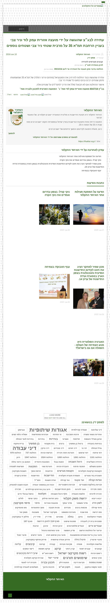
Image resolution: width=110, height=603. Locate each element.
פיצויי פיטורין (96, 539)
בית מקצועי (49, 443)
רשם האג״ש (47, 553)
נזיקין (80, 517)
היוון (18, 457)
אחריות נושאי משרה (93, 434)
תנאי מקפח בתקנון (93, 567)
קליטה (18, 544)
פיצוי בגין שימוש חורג (55, 535)
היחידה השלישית (94, 462)
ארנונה (76, 439)
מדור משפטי (82, 503)
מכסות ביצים (81, 507)
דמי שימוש (83, 453)
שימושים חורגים (75, 558)
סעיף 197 (28, 521)
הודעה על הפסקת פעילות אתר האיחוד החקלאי (80, 156)
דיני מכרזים (59, 448)
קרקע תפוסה (44, 549)
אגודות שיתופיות (48, 430)
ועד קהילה (65, 480)
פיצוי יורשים (36, 535)
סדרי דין (37, 517)
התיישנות (35, 475)
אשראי (65, 439)
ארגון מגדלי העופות (93, 439)
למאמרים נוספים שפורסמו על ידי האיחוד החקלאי (55, 137)
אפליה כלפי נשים (19, 434)
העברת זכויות (63, 466)
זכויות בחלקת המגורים (90, 485)
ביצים (61, 443)
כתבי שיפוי (33, 498)
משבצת (35, 512)
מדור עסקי (67, 503)
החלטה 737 (30, 453)
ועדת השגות (50, 480)
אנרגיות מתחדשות (40, 434)
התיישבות (49, 475)
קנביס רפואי (84, 549)
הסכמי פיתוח (79, 466)
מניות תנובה (54, 507)
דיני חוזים (72, 448)
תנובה (77, 567)
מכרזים (67, 507)
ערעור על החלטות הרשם (90, 530)
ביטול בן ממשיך (76, 443)
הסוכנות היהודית (42, 462)
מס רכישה (97, 512)
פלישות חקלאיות (94, 544)
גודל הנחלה (96, 448)
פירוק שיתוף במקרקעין (36, 539)
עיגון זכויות (57, 526)
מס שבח (84, 512)
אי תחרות (57, 434)
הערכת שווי (47, 466)
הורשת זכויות (46, 453)
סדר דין (48, 517)
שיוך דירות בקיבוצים (27, 553)
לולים (20, 498)
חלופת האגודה (78, 494)
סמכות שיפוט (70, 521)
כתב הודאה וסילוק (50, 498)
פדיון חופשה (69, 530)
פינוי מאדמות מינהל (50, 530)
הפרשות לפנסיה (16, 466)
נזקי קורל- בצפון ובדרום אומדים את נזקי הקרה (80, 160)
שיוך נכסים (97, 558)
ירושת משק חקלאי (75, 498)
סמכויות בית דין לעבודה (91, 521)
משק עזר (23, 512)
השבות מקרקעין (19, 471)
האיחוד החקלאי (83, 54)
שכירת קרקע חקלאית (33, 558)
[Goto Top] (10, 595)
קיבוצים (30, 544)
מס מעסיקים (21, 507)
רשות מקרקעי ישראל (72, 553)
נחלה (70, 516)
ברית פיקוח (19, 443)
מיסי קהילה (97, 507)
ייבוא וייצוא (97, 498)
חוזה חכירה (96, 489)
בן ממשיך (34, 443)
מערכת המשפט (69, 512)
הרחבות (49, 471)
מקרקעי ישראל (50, 512)
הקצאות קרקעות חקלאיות (90, 471)
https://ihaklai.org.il (86, 141)
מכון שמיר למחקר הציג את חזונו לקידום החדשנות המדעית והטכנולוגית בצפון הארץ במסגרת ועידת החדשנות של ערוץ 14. (88, 273)
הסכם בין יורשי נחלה (20, 462)
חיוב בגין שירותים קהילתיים (38, 489)
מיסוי (37, 503)
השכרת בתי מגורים (93, 475)
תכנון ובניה (48, 562)
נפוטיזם (59, 517)
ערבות (36, 526)
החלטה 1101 (96, 457)
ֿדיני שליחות (96, 430)
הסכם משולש (96, 466)
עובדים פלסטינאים (75, 526)
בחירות (41, 439)
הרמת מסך (36, 471)
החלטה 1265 (63, 457)
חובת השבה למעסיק (19, 485)
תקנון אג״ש (64, 567)
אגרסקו (21, 430)
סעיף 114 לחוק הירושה (48, 521)
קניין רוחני (70, 549)
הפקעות (33, 466)
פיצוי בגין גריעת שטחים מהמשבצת (86, 535)
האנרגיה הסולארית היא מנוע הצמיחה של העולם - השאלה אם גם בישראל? (89, 344)
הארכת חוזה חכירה (65, 453)
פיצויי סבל (21, 535)
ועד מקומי (79, 480)
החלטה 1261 (79, 457)
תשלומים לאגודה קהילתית (26, 567)
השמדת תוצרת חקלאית (69, 475)
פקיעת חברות (66, 544)
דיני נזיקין (45, 448)
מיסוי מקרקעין (22, 503)
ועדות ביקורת (20, 475)
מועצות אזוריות (51, 503)
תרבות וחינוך (48, 567)
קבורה (52, 544)
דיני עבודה (24, 448)
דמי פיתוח (97, 453)
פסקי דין (91, 58)
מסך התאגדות (37, 507)
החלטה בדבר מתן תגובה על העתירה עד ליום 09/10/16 (78, 69)
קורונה (42, 544)
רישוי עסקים (28, 549)
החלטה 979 (15, 453)
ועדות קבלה (95, 480)
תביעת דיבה (79, 562)
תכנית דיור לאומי (28, 562)
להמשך (11, 133)
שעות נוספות (95, 562)
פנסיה (79, 544)
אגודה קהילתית (79, 430)
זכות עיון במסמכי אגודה (43, 485)
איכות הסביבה (72, 434)
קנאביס (98, 549)
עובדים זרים (95, 525)
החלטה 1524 (47, 457)
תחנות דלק (64, 562)
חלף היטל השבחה (59, 494)
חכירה (18, 489)
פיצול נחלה (80, 539)
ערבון (45, 526)
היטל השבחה (75, 462)
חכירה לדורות (96, 494)
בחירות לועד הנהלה (25, 439)
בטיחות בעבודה (95, 443)
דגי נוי (84, 448)
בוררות (53, 438)
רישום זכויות (96, 553)
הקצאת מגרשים (65, 471)
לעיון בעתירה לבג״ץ (94, 65)
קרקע (58, 548)
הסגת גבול (59, 462)
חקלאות (42, 494)
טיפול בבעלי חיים (26, 494)
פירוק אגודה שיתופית (60, 539)
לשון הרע (97, 503)
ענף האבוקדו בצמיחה (91, 170)
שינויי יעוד (53, 558)
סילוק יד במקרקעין (20, 517)
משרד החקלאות (94, 517)
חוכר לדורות (80, 489)
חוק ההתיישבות (62, 489)
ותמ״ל (37, 480)
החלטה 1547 (30, 457)
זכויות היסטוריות (67, 485)
